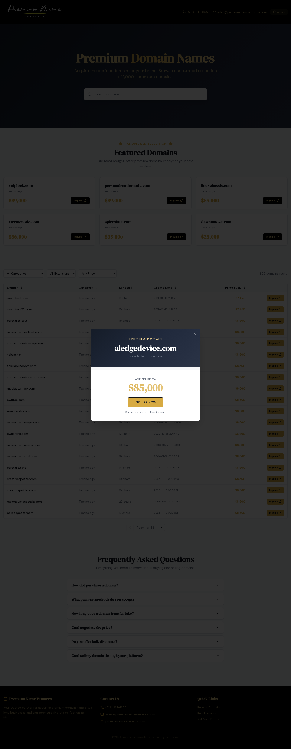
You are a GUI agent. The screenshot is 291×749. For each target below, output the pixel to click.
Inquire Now (145, 402)
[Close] (195, 333)
